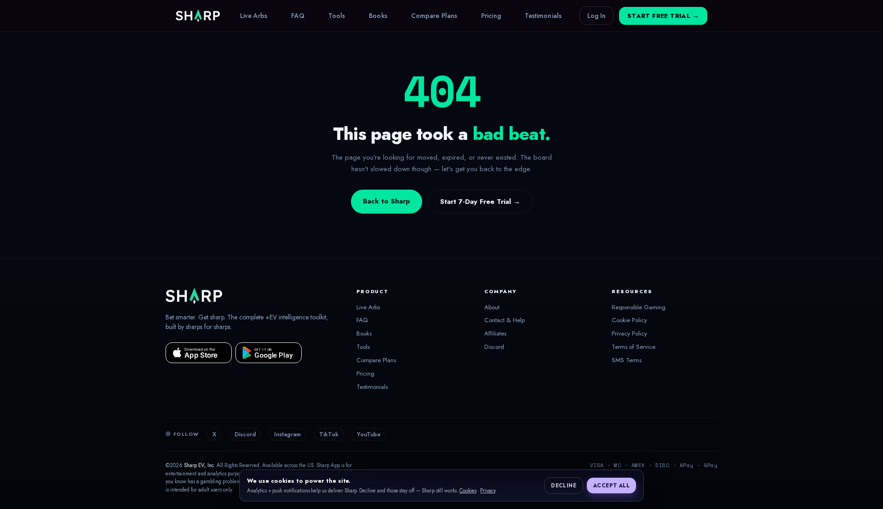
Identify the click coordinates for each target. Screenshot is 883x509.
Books (378, 15)
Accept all (611, 485)
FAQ (297, 15)
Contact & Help (504, 320)
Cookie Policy (629, 320)
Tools (336, 15)
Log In (596, 15)
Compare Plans (434, 15)
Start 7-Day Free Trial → (480, 202)
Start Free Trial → (663, 16)
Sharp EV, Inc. (199, 465)
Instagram (287, 434)
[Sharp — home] (198, 15)
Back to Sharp (386, 201)
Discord (494, 347)
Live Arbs (254, 15)
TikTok (328, 434)
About (491, 307)
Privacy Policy (629, 334)
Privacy (487, 490)
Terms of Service (633, 347)
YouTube (369, 434)
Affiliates (495, 334)
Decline (563, 485)
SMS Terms (627, 360)
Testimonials (543, 15)
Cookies (467, 490)
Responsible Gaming (638, 307)
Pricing (491, 15)
